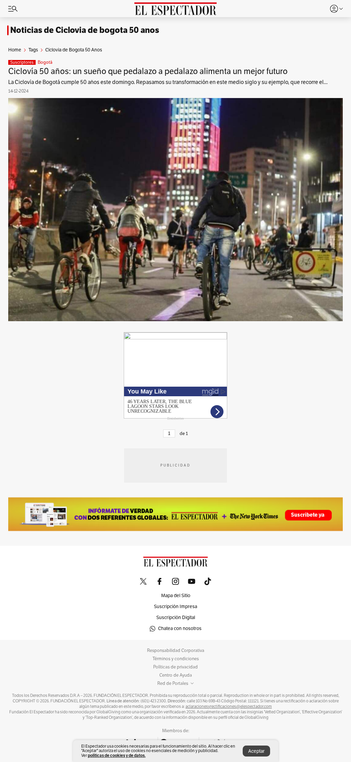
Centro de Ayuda (175, 675)
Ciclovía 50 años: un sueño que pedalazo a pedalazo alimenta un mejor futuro (148, 71)
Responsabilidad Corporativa (175, 650)
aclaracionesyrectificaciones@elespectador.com (228, 706)
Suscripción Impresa (175, 606)
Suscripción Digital (175, 617)
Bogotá (45, 62)
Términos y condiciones (176, 658)
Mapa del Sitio (175, 595)
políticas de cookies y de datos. (117, 755)
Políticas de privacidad (175, 667)
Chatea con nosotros (180, 628)
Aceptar (256, 751)
